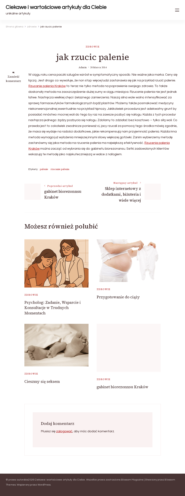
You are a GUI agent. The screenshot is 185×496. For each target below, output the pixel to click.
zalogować (64, 431)
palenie (44, 169)
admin (83, 67)
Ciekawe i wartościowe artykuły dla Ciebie (56, 7)
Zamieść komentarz (13, 78)
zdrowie (93, 46)
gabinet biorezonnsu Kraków (122, 387)
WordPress (44, 485)
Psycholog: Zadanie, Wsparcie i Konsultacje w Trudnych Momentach (52, 308)
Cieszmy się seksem (42, 381)
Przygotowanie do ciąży (118, 297)
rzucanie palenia (60, 169)
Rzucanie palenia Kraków (47, 86)
